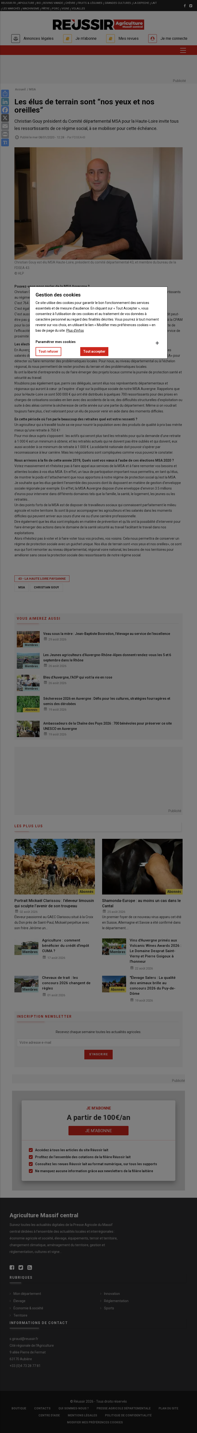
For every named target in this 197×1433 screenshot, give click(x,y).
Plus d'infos (75, 330)
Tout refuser (48, 351)
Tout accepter (94, 351)
